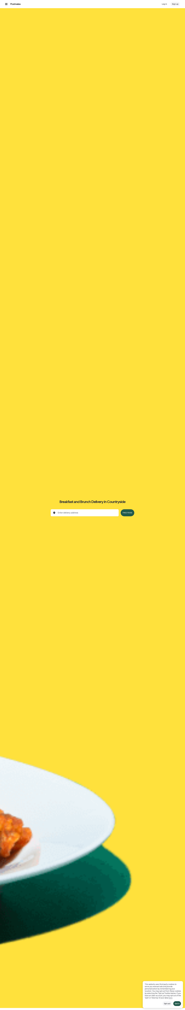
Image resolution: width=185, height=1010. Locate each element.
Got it (177, 1004)
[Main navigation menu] (6, 4)
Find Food (127, 513)
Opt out (167, 1004)
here (170, 998)
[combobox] (87, 512)
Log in (164, 4)
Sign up (175, 4)
